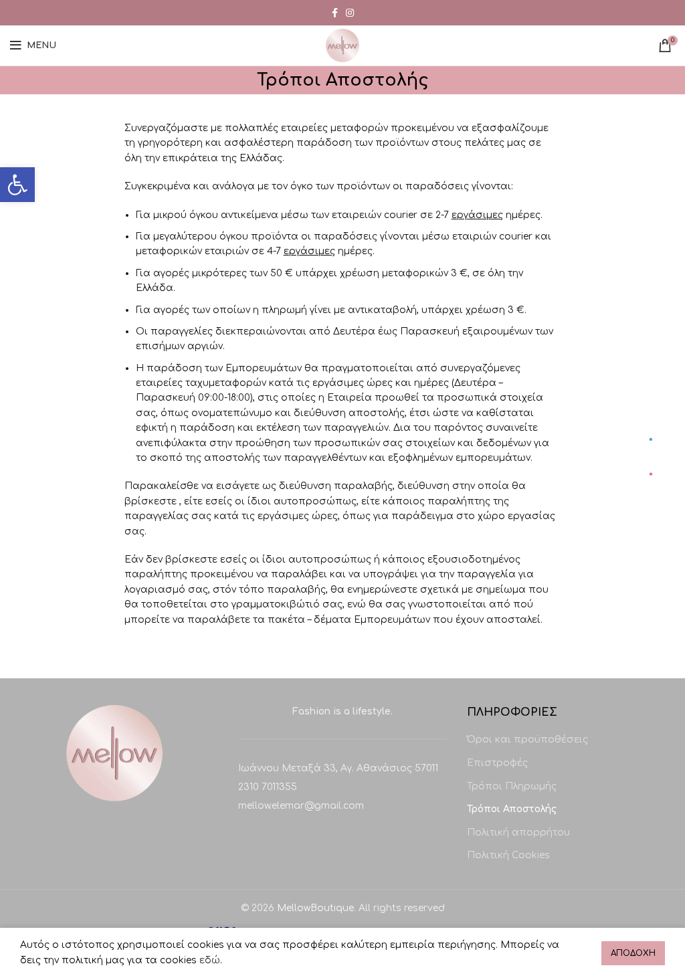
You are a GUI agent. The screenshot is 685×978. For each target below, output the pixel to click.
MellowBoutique (315, 908)
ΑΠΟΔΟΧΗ (633, 953)
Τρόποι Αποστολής (512, 809)
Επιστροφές (497, 763)
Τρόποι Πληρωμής (512, 786)
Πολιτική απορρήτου (518, 832)
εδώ (209, 960)
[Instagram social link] (350, 12)
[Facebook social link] (335, 12)
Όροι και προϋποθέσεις (527, 740)
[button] (17, 184)
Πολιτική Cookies (508, 855)
